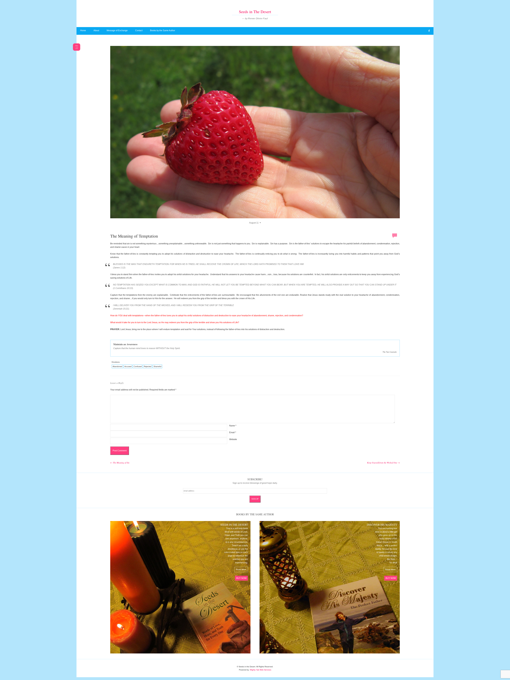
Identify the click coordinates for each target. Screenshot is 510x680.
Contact (139, 30)
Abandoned (117, 366)
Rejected (147, 366)
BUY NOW (241, 578)
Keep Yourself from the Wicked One (383, 462)
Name (232, 426)
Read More (241, 569)
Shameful (157, 366)
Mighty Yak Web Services (260, 670)
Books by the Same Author (162, 30)
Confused (138, 366)
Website (233, 439)
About (96, 30)
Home (83, 30)
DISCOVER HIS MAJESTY (382, 524)
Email (232, 432)
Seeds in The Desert (255, 11)
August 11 (254, 223)
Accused (127, 366)
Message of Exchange (117, 30)
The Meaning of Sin (119, 462)
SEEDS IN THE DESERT (234, 524)
